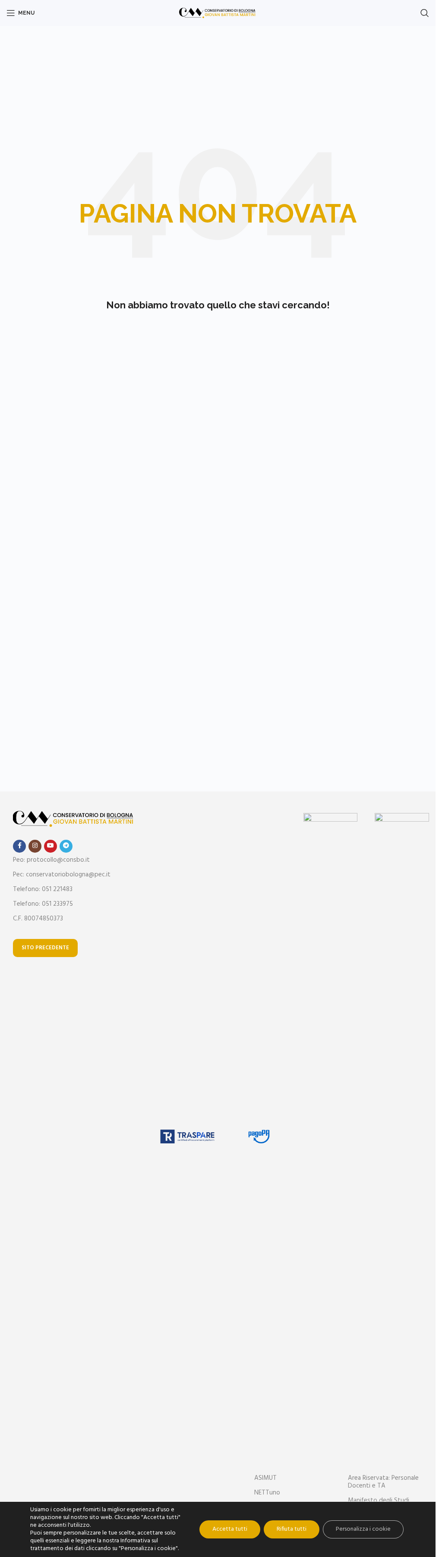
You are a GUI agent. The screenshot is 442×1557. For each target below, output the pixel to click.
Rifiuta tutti (291, 1529)
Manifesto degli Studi (378, 1500)
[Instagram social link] (34, 846)
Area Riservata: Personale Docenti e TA (383, 1482)
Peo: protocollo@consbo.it (51, 860)
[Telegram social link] (66, 846)
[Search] (424, 13)
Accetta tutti (229, 1529)
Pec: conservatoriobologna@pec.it (61, 875)
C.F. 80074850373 (38, 918)
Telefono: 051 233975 (43, 904)
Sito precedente (45, 947)
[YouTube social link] (50, 846)
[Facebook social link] (19, 846)
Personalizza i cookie (363, 1529)
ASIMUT (265, 1478)
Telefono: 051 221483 (43, 889)
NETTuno (267, 1493)
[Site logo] (217, 13)
